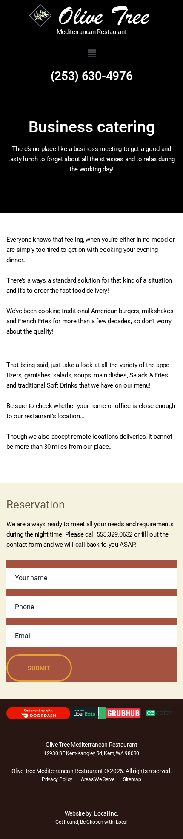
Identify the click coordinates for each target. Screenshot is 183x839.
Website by (91, 813)
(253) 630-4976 (92, 76)
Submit (39, 668)
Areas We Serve (97, 779)
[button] (91, 54)
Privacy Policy (57, 779)
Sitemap (132, 779)
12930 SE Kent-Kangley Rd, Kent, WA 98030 (91, 753)
